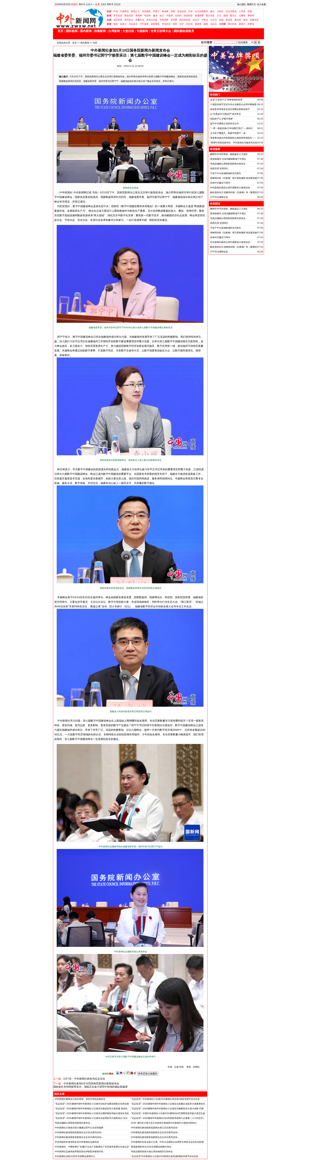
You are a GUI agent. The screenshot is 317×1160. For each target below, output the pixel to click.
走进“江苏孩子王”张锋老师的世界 (226, 99)
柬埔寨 (165, 11)
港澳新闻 (100, 30)
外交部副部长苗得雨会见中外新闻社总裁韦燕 (77, 1142)
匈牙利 (147, 15)
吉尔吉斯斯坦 (201, 11)
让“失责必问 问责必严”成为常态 (225, 114)
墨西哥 (198, 24)
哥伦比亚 (166, 24)
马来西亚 (146, 11)
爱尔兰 (233, 15)
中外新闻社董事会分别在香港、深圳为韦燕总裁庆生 (80, 1099)
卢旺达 (204, 20)
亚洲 (109, 11)
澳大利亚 (232, 24)
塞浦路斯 (199, 15)
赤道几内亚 (151, 20)
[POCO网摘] (128, 1073)
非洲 (109, 20)
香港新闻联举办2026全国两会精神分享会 (151, 1146)
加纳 (221, 20)
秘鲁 (206, 24)
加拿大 (123, 24)
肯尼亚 (229, 20)
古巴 (181, 24)
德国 (225, 15)
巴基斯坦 (124, 11)
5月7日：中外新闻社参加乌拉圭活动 (84, 1078)
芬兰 (219, 15)
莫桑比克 (139, 20)
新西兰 (242, 24)
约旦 (190, 11)
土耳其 (242, 11)
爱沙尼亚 (210, 15)
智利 (175, 24)
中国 (115, 11)
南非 (245, 20)
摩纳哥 (251, 15)
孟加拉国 (181, 11)
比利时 (178, 15)
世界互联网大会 (161, 30)
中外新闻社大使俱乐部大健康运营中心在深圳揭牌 (79, 1127)
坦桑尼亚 (254, 20)
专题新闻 (142, 30)
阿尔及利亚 (184, 20)
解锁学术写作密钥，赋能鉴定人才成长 (229, 154)
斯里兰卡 (135, 11)
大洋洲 (222, 24)
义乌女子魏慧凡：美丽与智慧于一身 (227, 133)
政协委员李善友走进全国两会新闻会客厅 (230, 109)
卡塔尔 (220, 11)
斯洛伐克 (128, 15)
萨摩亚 (251, 24)
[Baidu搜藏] (117, 1073)
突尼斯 (174, 20)
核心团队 (241, 4)
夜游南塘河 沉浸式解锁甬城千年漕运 (228, 159)
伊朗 (173, 11)
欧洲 (109, 15)
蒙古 (212, 11)
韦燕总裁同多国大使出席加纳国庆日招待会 (152, 1151)
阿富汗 (156, 11)
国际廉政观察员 (184, 30)
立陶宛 (242, 15)
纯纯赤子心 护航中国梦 (221, 119)
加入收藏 (261, 4)
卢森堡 (169, 15)
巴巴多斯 (144, 24)
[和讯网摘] (135, 1073)
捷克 (155, 15)
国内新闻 (86, 30)
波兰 (162, 15)
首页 (60, 30)
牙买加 (189, 24)
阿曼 (250, 11)
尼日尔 (196, 20)
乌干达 (213, 20)
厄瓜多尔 (133, 24)
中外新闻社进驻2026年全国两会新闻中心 (75, 1156)
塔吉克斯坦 (231, 11)
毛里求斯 (164, 20)
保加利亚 (188, 15)
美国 (115, 24)
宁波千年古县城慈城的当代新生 (225, 173)
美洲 (109, 24)
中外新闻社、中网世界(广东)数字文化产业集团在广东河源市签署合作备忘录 (92, 1146)
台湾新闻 (114, 30)
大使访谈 (128, 30)
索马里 (237, 20)
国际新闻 (72, 30)
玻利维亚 (155, 24)
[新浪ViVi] (131, 1073)
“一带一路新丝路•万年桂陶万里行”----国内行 (231, 128)
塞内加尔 (128, 20)
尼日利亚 (117, 20)
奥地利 (138, 15)
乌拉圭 (213, 24)
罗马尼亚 (117, 15)
